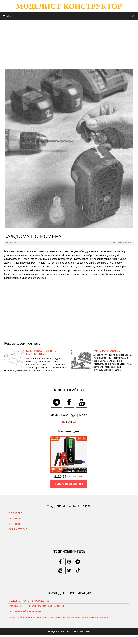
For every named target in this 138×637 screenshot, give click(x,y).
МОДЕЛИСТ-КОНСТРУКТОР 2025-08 (28, 600)
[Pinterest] (68, 561)
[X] (68, 570)
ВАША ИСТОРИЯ (17, 529)
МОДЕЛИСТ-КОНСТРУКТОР (69, 6)
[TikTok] (77, 570)
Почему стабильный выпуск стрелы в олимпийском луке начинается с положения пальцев (58, 617)
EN (69, 421)
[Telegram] (56, 402)
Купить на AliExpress (69, 483)
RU (63, 421)
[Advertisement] (69, 43)
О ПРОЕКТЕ (15, 513)
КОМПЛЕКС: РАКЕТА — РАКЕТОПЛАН (43, 352)
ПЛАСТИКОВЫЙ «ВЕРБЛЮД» (24, 611)
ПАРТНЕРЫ (14, 518)
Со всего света (124, 242)
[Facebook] (69, 402)
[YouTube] (81, 402)
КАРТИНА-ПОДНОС (106, 350)
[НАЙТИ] (134, 16)
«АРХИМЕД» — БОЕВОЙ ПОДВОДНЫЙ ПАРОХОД (36, 606)
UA (74, 421)
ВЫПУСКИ (14, 524)
